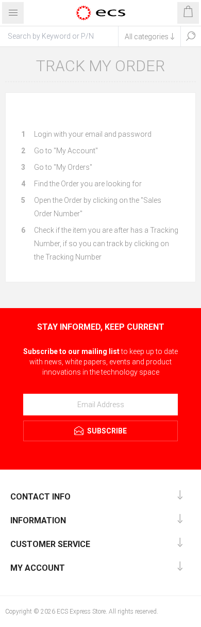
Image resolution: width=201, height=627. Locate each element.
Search (190, 36)
